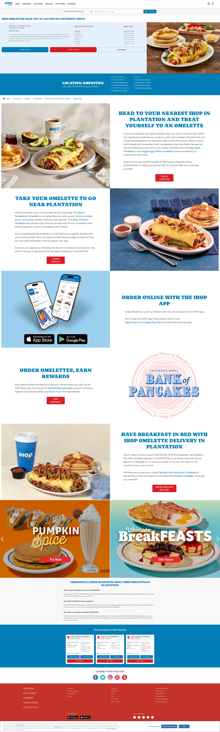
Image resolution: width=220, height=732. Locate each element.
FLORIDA (27, 99)
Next (218, 539)
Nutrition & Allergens (161, 701)
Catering (86, 657)
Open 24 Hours (75, 638)
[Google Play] (73, 717)
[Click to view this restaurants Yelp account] (124, 677)
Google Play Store (153, 322)
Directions (25, 50)
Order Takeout (55, 260)
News (112, 693)
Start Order (73, 50)
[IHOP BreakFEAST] (165, 539)
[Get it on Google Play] (72, 339)
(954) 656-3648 (104, 653)
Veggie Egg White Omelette (156, 151)
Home (8, 99)
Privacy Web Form (160, 696)
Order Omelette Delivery (164, 488)
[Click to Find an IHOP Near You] (91, 12)
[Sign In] (208, 3)
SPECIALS (49, 4)
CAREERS (28, 698)
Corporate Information (161, 688)
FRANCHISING (30, 702)
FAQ (112, 696)
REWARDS (27, 4)
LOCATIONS (38, 4)
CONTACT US (30, 707)
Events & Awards (115, 701)
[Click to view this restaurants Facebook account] (95, 677)
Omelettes (77, 99)
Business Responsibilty (161, 699)
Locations (17, 99)
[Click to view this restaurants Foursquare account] (117, 677)
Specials (69, 696)
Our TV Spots (114, 699)
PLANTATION (37, 99)
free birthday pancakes (60, 388)
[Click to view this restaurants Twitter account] (102, 677)
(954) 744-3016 (134, 653)
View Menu (121, 50)
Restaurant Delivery (72, 691)
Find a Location (164, 177)
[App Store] (85, 717)
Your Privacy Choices (154, 726)
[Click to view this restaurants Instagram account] (110, 677)
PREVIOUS (2, 539)
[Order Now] (212, 3)
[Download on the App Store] (39, 339)
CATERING (72, 4)
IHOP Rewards (71, 693)
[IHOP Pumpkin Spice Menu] (55, 539)
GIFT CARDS (60, 4)
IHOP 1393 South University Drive (58, 99)
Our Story (114, 688)
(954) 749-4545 (74, 653)
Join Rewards (56, 400)
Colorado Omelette (183, 476)
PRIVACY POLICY (112, 728)
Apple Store (131, 322)
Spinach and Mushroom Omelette (177, 472)
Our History (114, 691)
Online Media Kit (160, 693)
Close (184, 726)
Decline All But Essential (169, 726)
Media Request (159, 691)
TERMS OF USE (20, 725)
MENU (17, 4)
